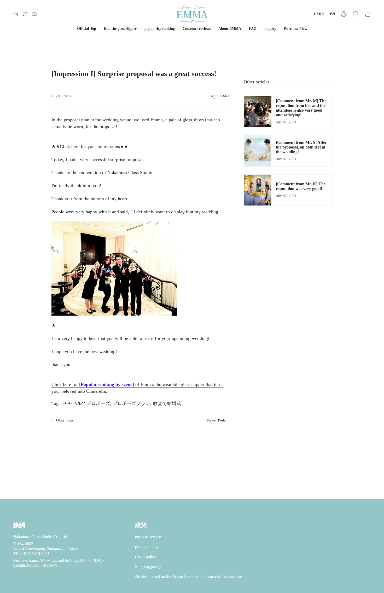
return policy (145, 556)
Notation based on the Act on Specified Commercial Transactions (188, 576)
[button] (356, 14)
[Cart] (368, 14)
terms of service (148, 536)
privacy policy (147, 546)
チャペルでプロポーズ (86, 403)
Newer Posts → (218, 420)
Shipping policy (148, 566)
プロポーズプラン (131, 403)
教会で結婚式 (167, 403)
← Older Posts (62, 420)
